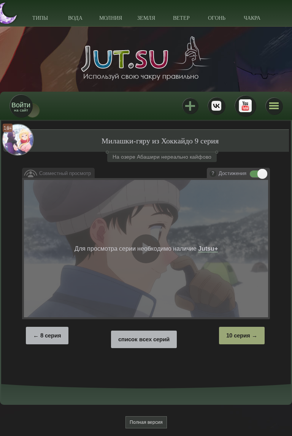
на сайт (20, 106)
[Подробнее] (212, 173)
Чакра (252, 18)
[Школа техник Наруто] (146, 58)
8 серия (50, 335)
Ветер (181, 18)
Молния (110, 18)
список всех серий (144, 339)
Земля (146, 18)
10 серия (238, 335)
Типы (40, 18)
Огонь (216, 18)
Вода (75, 18)
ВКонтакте (216, 106)
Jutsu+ (190, 106)
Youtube (245, 105)
